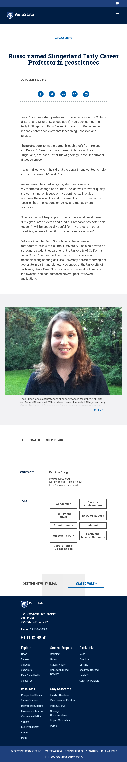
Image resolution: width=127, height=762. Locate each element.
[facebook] (41, 94)
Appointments (63, 525)
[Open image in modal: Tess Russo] (63, 351)
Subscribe (85, 584)
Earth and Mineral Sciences (93, 535)
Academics (63, 38)
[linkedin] (63, 94)
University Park (63, 535)
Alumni (93, 525)
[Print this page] (86, 94)
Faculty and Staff (64, 515)
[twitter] (52, 94)
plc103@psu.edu (59, 478)
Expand (97, 410)
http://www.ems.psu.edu (64, 485)
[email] (75, 94)
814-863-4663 (72, 481)
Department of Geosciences (63, 547)
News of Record (93, 515)
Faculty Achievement (93, 504)
